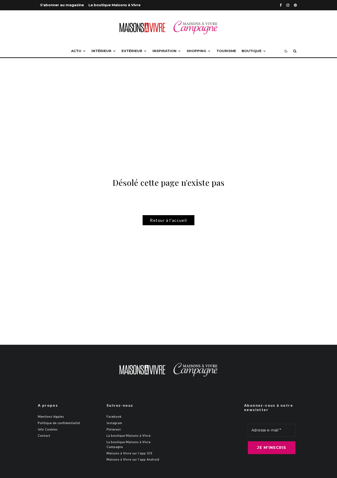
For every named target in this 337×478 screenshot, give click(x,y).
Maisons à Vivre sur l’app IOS (129, 453)
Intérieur (101, 51)
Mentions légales (51, 416)
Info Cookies (48, 429)
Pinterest (114, 429)
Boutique (252, 51)
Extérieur (132, 51)
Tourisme (226, 51)
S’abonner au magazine (62, 5)
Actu (76, 51)
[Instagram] (288, 5)
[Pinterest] (295, 5)
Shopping (196, 51)
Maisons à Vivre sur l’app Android (133, 459)
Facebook (114, 416)
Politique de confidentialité (59, 423)
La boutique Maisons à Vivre (114, 5)
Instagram (114, 423)
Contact (44, 435)
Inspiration (164, 51)
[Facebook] (280, 5)
